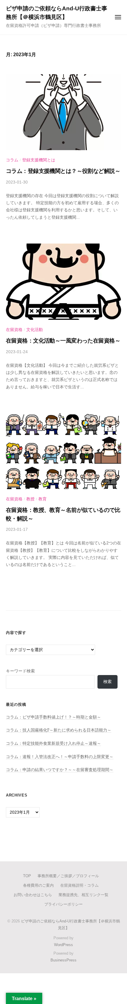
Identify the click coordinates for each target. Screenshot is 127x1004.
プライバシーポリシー (63, 904)
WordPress (63, 945)
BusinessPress (63, 960)
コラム (12, 160)
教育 (42, 499)
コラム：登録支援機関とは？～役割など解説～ (63, 171)
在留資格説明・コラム (79, 885)
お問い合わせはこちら (33, 895)
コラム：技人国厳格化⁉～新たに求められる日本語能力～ (58, 730)
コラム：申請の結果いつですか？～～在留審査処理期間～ (59, 770)
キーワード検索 (20, 671)
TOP (27, 876)
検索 (107, 681)
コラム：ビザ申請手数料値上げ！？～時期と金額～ (53, 717)
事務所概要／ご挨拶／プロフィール (68, 876)
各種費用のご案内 (38, 885)
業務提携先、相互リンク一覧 (83, 895)
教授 (30, 499)
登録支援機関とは (38, 160)
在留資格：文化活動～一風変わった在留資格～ (63, 341)
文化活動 (34, 329)
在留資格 (14, 329)
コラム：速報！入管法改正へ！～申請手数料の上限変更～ (59, 757)
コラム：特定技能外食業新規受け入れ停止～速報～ (53, 743)
